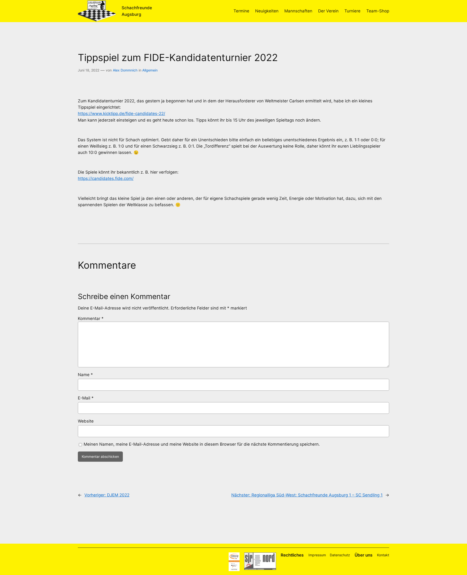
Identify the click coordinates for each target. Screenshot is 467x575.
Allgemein (150, 70)
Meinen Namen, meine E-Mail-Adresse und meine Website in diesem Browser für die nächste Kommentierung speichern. (202, 444)
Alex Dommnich (125, 70)
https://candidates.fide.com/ (106, 178)
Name (85, 374)
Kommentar (91, 318)
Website (86, 421)
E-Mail (86, 398)
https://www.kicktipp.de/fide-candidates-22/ (121, 113)
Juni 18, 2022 (88, 70)
